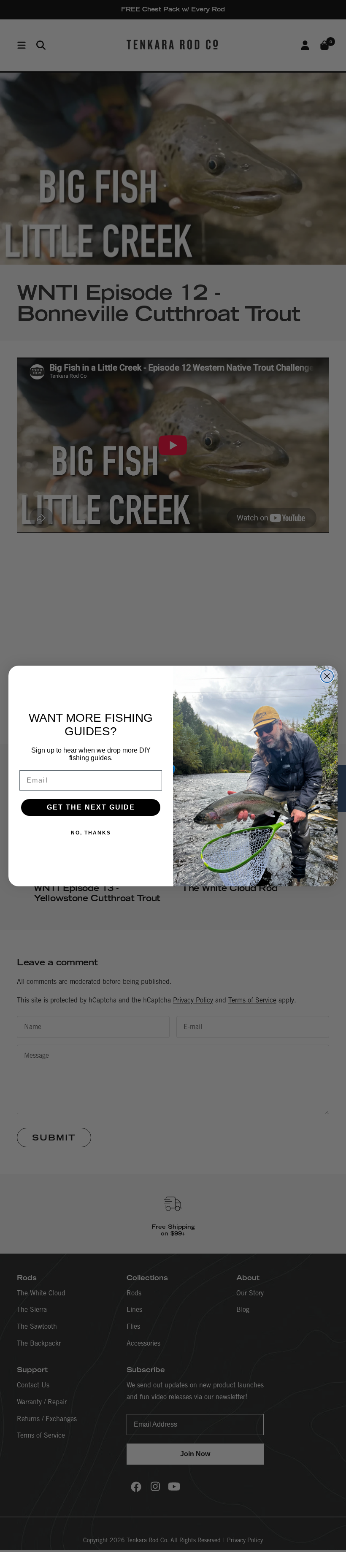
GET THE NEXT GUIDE (91, 807)
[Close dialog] (327, 676)
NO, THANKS (91, 833)
